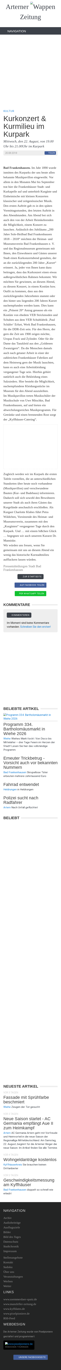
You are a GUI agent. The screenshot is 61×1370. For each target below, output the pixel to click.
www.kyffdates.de (14, 1308)
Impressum (10, 1251)
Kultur (8, 111)
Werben (8, 1281)
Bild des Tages (12, 1237)
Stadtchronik (11, 1246)
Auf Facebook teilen (31, 585)
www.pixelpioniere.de (16, 1313)
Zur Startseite (32, 576)
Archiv (7, 1218)
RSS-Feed (9, 1318)
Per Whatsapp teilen (31, 593)
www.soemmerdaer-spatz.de (20, 1299)
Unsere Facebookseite (32, 1357)
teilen (51, 153)
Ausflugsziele (11, 1227)
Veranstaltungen (13, 1276)
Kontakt (8, 1262)
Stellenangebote (13, 1257)
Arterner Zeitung (23, 12)
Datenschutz (10, 1241)
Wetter (7, 1286)
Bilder (7, 1232)
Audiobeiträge (12, 1222)
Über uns (8, 1271)
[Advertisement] (30, 71)
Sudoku (8, 1267)
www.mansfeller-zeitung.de (19, 1304)
